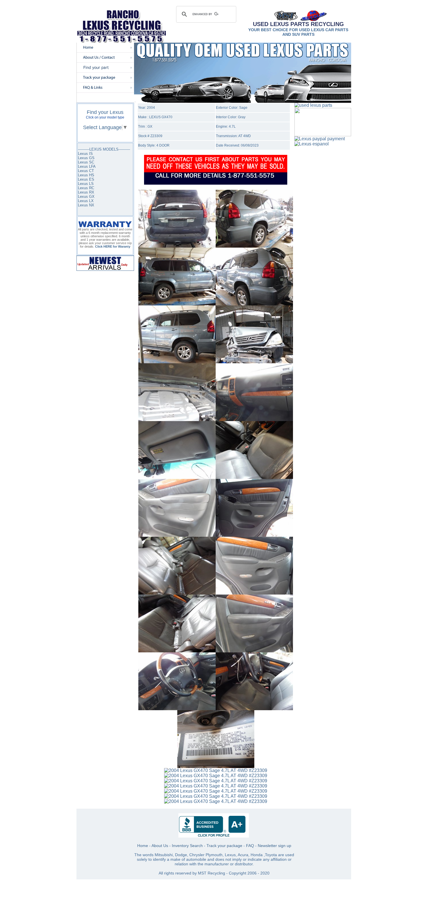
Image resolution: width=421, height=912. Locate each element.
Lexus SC (86, 162)
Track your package (224, 845)
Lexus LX (86, 201)
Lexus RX (86, 192)
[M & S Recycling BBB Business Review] (213, 836)
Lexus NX (86, 205)
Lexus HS (86, 175)
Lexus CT (86, 171)
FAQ (250, 845)
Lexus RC (86, 188)
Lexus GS (86, 158)
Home (142, 845)
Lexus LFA (87, 166)
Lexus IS (85, 153)
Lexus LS (86, 183)
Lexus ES (86, 179)
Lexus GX (86, 196)
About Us (160, 845)
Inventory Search (187, 845)
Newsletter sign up (274, 845)
